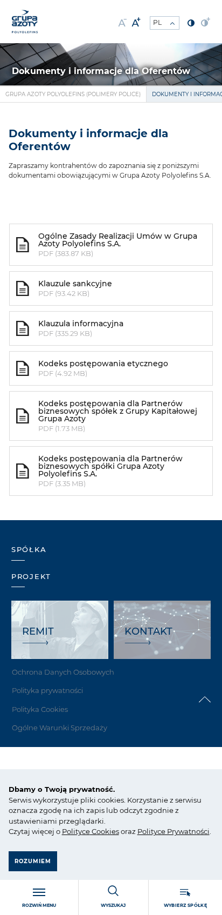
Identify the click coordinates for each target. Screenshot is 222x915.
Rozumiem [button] (33, 861)
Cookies (104, 831)
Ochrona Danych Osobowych (63, 672)
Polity (72, 831)
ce (86, 831)
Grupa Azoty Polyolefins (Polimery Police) (73, 94)
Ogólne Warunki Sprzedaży (59, 727)
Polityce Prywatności (173, 831)
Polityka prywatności (47, 690)
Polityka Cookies (40, 709)
